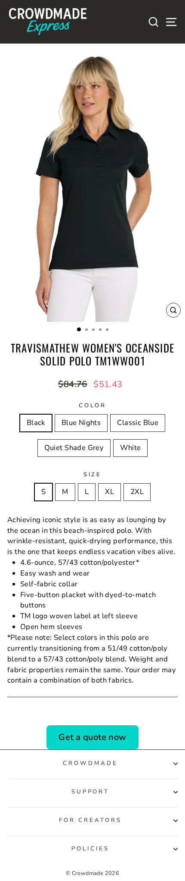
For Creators (90, 820)
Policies (90, 849)
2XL (137, 492)
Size (92, 474)
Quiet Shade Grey (74, 448)
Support (90, 792)
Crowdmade (90, 763)
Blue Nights (81, 423)
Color (93, 405)
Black (36, 423)
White (130, 448)
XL (109, 492)
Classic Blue (137, 423)
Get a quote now (92, 737)
